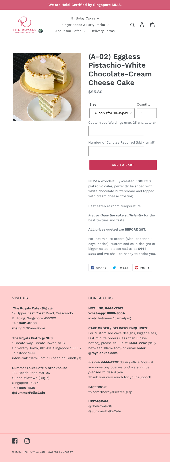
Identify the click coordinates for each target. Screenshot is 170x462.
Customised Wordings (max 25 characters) (122, 123)
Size (92, 104)
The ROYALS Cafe (34, 451)
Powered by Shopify (60, 451)
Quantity (143, 104)
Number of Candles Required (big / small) (121, 142)
